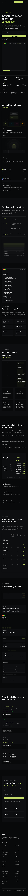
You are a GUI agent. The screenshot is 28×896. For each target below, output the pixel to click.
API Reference (4, 881)
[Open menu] (25, 2)
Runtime (3, 850)
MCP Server (17, 856)
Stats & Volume (5, 869)
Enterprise (17, 873)
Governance (4, 854)
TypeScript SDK (18, 859)
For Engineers (17, 869)
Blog (3, 883)
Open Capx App (4, 39)
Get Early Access (18, 2)
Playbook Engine (5, 852)
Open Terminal (5, 873)
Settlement (4, 856)
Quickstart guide (5, 107)
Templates (17, 850)
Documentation (5, 879)
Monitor (19, 43)
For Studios (17, 871)
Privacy (16, 879)
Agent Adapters (5, 859)
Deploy (10, 43)
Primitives (17, 847)
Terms (16, 881)
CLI (15, 852)
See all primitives (6, 357)
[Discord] (6, 842)
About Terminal (5, 871)
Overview (4, 847)
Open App (10, 2)
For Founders (17, 866)
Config (14, 43)
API (15, 854)
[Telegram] (4, 842)
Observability (4, 861)
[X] (2, 842)
